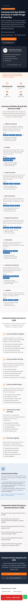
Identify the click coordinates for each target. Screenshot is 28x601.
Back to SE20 (6, 5)
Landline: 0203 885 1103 (15, 578)
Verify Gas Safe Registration (12, 64)
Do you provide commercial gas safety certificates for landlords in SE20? (11, 544)
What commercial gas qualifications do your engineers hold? (13, 527)
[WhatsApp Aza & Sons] (25, 597)
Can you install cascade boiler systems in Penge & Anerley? (12, 538)
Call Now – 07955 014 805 (13, 597)
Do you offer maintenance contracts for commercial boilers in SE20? (12, 533)
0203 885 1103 (9, 42)
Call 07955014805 (10, 39)
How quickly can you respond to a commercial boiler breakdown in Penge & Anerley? (12, 520)
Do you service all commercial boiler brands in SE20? (13, 514)
